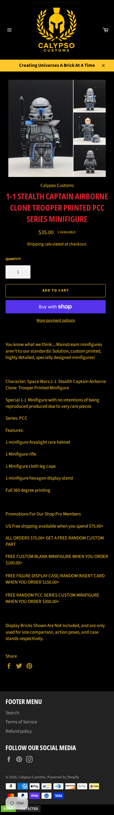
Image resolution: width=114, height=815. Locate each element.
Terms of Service (21, 722)
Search (12, 713)
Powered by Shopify (63, 777)
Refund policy (19, 731)
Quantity (13, 259)
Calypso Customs (32, 777)
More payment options (56, 320)
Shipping (35, 244)
